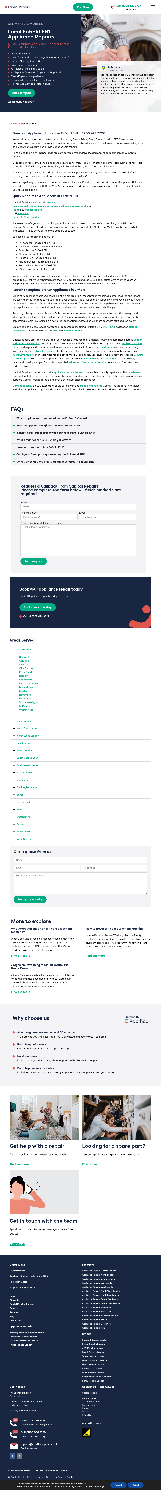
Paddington (25, 698)
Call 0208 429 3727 (33, 1420)
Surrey (20, 824)
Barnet (133, 326)
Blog (21, 123)
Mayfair (23, 690)
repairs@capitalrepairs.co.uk (39, 1444)
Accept (118, 1485)
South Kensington (29, 702)
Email (82, 513)
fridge (16, 209)
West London (24, 772)
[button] (153, 7)
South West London (28, 765)
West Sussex (24, 838)
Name (23, 502)
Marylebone (26, 687)
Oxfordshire (23, 816)
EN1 (99, 326)
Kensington (25, 679)
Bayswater (25, 657)
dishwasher (30, 205)
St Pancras (25, 705)
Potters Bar (19, 330)
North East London (27, 728)
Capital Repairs (17, 1270)
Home (14, 123)
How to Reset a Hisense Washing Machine (115, 929)
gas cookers (61, 205)
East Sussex (23, 831)
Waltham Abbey (73, 330)
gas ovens (110, 358)
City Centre (26, 668)
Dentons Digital (65, 1477)
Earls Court (25, 672)
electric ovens (91, 358)
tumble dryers (103, 347)
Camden (24, 660)
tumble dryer (45, 205)
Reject (136, 1485)
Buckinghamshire (27, 787)
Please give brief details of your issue (41, 523)
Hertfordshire (24, 802)
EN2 (104, 326)
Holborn (23, 675)
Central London (25, 648)
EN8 (55, 330)
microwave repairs (23, 354)
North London (24, 720)
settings (100, 1486)
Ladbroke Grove (28, 683)
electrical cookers (79, 205)
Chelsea (23, 664)
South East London (27, 757)
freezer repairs (33, 209)
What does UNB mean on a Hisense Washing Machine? (41, 930)
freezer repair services (95, 362)
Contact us (17, 1244)
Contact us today (22, 385)
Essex (20, 794)
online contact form (90, 385)
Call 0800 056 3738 (33, 1432)
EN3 (112, 326)
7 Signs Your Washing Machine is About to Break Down (39, 966)
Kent (19, 809)
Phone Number (29, 513)
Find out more (20, 956)
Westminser (26, 709)
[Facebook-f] (12, 1456)
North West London (28, 735)
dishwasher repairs (44, 350)
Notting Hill (25, 694)
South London (25, 750)
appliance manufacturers (68, 372)
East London (24, 743)
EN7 (47, 330)
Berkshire (22, 779)
